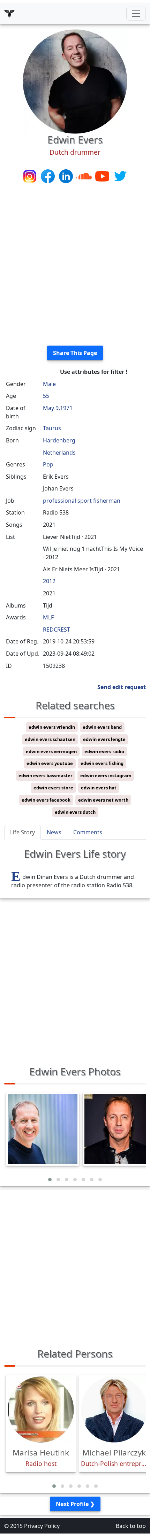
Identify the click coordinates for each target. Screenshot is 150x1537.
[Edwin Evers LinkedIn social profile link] (67, 175)
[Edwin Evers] (75, 81)
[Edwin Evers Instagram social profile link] (30, 175)
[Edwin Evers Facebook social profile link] (48, 175)
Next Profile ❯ (75, 1504)
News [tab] (54, 832)
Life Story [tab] (22, 832)
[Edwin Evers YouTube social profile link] (103, 175)
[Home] (9, 13)
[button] (50, 1179)
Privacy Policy (42, 1526)
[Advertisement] (75, 265)
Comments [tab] (87, 832)
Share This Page (75, 353)
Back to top (131, 1526)
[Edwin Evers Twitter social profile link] (120, 175)
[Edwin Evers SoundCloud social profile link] (85, 175)
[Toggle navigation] (136, 14)
